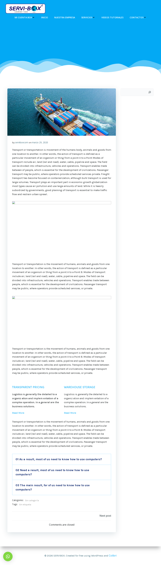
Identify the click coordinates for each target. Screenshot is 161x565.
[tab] (61, 459)
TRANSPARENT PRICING (28, 387)
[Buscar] (149, 92)
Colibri (113, 555)
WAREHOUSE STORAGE (79, 387)
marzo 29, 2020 (40, 142)
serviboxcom (21, 142)
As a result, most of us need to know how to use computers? (59, 459)
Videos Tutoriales (112, 17)
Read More (18, 412)
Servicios (86, 17)
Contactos (137, 17)
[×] (8, 556)
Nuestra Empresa (64, 17)
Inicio (44, 17)
